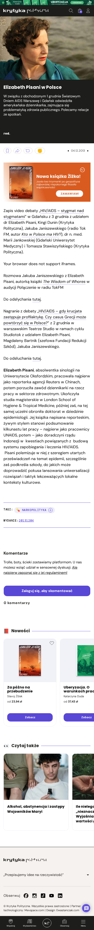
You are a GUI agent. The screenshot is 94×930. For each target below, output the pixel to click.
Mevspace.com (34, 910)
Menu (83, 926)
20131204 (26, 520)
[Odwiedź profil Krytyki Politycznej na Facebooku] (26, 895)
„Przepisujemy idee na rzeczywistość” (33, 874)
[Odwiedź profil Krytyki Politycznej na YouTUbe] (51, 895)
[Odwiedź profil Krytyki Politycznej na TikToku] (43, 895)
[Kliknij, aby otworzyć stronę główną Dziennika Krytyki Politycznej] (47, 923)
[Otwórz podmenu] (88, 874)
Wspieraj (11, 926)
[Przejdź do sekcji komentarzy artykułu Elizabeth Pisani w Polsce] (28, 151)
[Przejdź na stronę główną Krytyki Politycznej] (25, 860)
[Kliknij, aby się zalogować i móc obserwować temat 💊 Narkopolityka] (50, 510)
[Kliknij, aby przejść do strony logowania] (88, 10)
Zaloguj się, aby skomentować (47, 590)
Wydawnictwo (29, 926)
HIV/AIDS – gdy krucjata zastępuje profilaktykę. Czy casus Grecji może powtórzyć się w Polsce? (44, 317)
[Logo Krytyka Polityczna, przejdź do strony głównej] (26, 11)
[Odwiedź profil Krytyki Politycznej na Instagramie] (34, 895)
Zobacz (30, 717)
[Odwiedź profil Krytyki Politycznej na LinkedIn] (60, 895)
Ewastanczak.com (67, 910)
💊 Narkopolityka (31, 510)
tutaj (36, 299)
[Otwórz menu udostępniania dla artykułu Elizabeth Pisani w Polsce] (17, 151)
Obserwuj (64, 926)
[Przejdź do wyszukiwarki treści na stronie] (71, 10)
